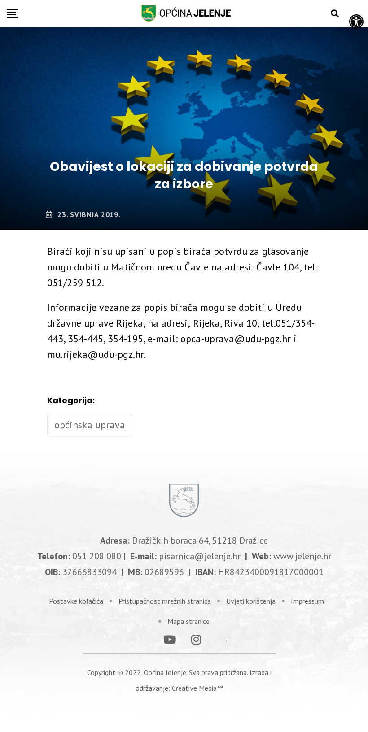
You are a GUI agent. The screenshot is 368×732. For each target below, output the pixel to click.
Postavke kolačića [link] (76, 601)
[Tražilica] (335, 14)
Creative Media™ (197, 688)
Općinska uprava (89, 424)
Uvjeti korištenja (251, 601)
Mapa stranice (188, 621)
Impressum (307, 601)
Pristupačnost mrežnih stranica (164, 601)
